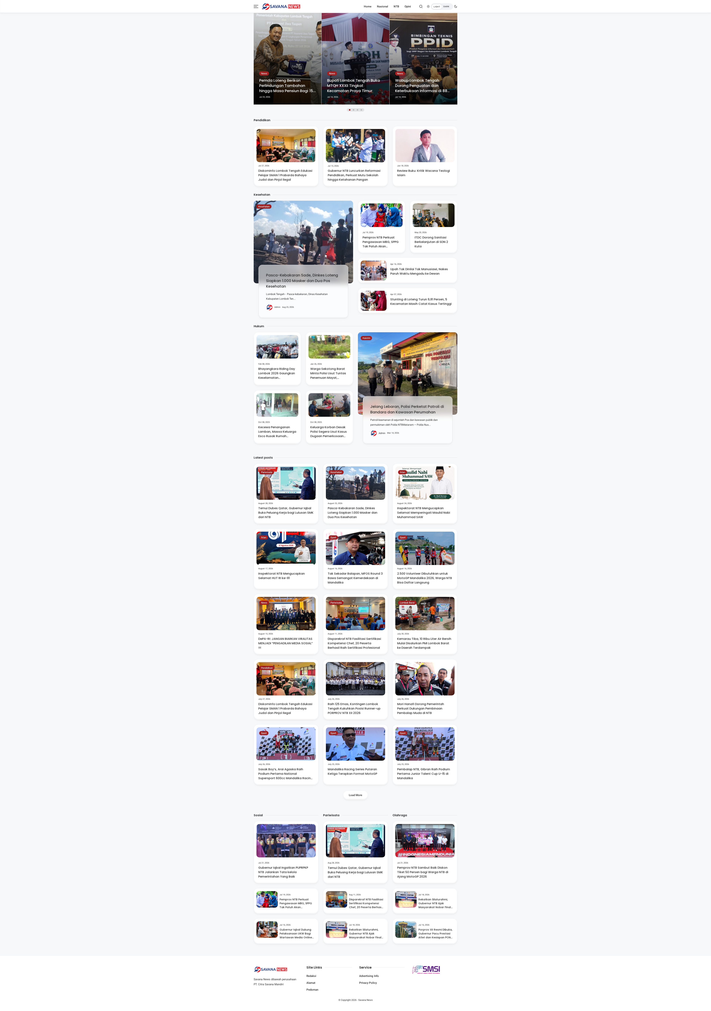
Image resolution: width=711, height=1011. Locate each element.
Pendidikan (267, 668)
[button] (350, 110)
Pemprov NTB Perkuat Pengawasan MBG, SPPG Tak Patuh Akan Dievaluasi (381, 242)
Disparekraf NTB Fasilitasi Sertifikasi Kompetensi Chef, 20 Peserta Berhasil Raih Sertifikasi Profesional (354, 643)
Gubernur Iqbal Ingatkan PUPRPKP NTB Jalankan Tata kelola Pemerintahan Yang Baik (283, 872)
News (264, 73)
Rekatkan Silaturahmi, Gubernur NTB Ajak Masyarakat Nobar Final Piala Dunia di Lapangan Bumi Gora (365, 933)
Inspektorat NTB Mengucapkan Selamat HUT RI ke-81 (281, 575)
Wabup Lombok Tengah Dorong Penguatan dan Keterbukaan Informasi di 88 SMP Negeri (353, 85)
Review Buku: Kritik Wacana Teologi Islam (423, 173)
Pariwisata (266, 472)
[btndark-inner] (442, 6)
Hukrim (366, 338)
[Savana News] (281, 6)
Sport (333, 537)
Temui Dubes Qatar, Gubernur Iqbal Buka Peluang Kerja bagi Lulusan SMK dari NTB (285, 512)
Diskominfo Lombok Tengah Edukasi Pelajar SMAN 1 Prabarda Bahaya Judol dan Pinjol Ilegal (285, 175)
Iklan (402, 472)
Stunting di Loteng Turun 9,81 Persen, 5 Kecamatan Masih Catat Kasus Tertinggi (421, 301)
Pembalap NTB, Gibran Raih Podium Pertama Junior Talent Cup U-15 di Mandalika (423, 773)
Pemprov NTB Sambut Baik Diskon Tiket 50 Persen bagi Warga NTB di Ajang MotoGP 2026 (422, 872)
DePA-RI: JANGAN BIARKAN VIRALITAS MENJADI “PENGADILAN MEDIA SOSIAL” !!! (285, 643)
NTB (396, 6)
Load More (355, 795)
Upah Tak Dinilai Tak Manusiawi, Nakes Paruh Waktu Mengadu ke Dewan (419, 271)
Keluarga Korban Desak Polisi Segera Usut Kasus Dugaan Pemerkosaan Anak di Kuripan (328, 431)
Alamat (310, 983)
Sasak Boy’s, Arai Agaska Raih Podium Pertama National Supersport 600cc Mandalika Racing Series (285, 773)
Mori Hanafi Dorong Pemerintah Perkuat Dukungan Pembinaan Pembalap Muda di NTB (420, 708)
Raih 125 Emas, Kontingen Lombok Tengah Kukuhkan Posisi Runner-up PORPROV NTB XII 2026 (354, 708)
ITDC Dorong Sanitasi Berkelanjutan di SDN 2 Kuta (431, 241)
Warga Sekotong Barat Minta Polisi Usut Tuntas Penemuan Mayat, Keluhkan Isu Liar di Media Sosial (328, 373)
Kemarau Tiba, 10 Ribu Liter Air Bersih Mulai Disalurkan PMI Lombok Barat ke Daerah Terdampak (424, 643)
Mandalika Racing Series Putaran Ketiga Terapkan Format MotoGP (352, 771)
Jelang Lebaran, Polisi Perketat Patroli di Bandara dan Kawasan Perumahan (407, 409)
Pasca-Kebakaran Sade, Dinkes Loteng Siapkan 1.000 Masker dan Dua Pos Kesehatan (302, 281)
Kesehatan (264, 206)
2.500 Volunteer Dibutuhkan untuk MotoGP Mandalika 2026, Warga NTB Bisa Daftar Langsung (424, 578)
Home (367, 6)
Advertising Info (369, 976)
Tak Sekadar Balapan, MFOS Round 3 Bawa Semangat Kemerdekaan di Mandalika (355, 578)
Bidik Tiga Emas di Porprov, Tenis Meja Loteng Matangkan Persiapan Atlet (423, 85)
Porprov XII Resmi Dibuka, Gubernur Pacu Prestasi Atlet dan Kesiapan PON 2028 (435, 933)
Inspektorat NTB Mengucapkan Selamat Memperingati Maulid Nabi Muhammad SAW (423, 512)
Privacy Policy (368, 983)
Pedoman (312, 989)
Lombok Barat (407, 602)
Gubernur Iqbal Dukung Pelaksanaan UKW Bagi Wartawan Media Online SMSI (296, 933)
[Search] (421, 6)
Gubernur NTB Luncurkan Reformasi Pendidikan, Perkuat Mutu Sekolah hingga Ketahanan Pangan (354, 175)
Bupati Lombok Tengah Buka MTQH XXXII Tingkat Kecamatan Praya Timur (285, 85)
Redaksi (311, 976)
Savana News (365, 1000)
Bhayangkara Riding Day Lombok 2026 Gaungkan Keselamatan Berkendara (276, 373)
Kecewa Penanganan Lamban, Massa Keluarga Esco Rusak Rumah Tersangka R (277, 431)
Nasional (382, 6)
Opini (408, 6)
